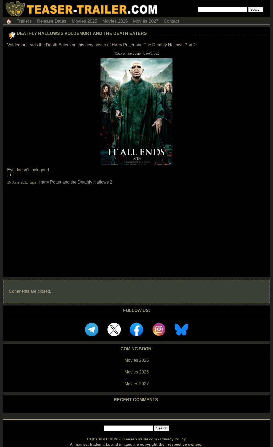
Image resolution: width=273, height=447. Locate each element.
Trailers (24, 21)
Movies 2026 (115, 21)
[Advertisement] (136, 226)
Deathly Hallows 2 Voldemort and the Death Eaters (82, 33)
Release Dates (51, 21)
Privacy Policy (173, 439)
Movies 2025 (84, 21)
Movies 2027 (145, 21)
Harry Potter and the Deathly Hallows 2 (75, 182)
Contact (171, 21)
